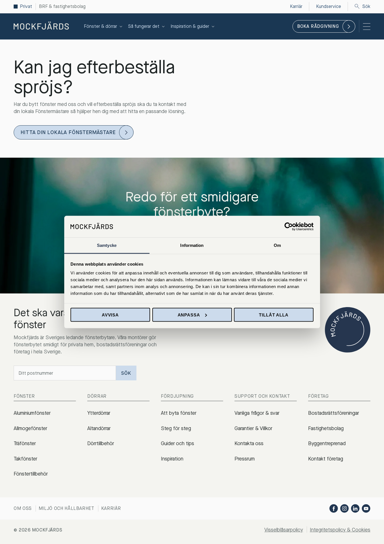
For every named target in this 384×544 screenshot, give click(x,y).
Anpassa (189, 314)
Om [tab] (277, 245)
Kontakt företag (325, 458)
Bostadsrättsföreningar (333, 413)
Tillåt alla (273, 314)
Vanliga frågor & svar (256, 413)
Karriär (111, 508)
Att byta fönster (178, 413)
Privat (26, 6)
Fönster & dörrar (100, 26)
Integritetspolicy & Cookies (340, 529)
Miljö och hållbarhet (66, 508)
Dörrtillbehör (100, 443)
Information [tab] (192, 245)
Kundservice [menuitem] (328, 6)
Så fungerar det (143, 26)
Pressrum (244, 458)
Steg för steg (176, 428)
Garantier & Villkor (253, 428)
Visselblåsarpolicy (283, 529)
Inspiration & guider (190, 26)
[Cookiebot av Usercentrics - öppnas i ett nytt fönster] (289, 226)
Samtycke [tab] (107, 245)
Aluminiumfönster (32, 413)
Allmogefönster (30, 428)
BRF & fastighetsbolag (62, 6)
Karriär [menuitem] (296, 6)
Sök (366, 6)
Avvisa (110, 314)
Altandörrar (99, 428)
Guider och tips (177, 443)
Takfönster (25, 458)
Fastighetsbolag (326, 428)
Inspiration (172, 458)
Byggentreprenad (327, 443)
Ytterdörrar (98, 413)
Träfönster (25, 443)
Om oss (23, 508)
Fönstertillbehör (31, 473)
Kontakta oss (248, 443)
